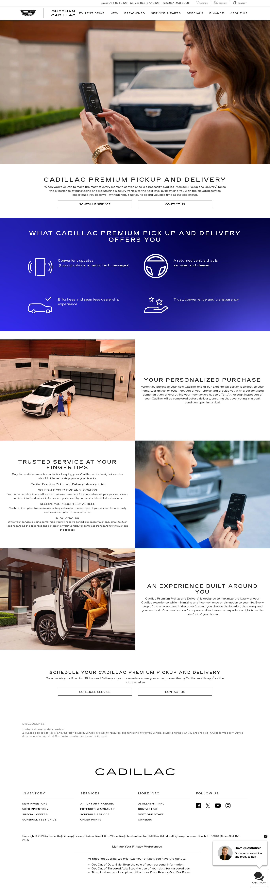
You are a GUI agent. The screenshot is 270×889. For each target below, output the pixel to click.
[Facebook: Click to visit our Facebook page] (200, 805)
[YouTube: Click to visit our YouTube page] (220, 805)
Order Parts (91, 820)
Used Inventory (35, 809)
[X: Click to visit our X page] (210, 806)
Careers (145, 820)
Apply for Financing (97, 804)
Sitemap (67, 836)
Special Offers (35, 814)
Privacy (79, 836)
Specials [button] (195, 13)
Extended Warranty (97, 809)
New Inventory (35, 804)
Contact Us (175, 204)
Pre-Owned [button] (134, 13)
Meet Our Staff (151, 814)
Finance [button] (216, 13)
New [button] (114, 13)
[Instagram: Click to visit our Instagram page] (230, 805)
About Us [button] (239, 13)
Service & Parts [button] (166, 13)
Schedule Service (94, 204)
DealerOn (55, 836)
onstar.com (68, 736)
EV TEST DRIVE (92, 13)
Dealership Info (151, 804)
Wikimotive (117, 836)
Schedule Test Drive (39, 820)
